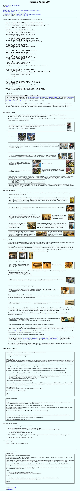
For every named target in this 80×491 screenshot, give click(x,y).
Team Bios (8, 6)
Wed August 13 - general (8, 13)
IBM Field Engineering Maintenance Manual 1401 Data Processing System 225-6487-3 (44, 97)
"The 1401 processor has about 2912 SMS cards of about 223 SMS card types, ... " (41, 338)
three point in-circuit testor (49, 312)
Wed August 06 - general (8, 11)
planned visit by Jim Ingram (21, 13)
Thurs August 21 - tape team (21, 14)
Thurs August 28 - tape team (21, 15)
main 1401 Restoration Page (13, 5)
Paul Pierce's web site (70, 97)
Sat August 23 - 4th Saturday (34, 14)
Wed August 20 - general (8, 14)
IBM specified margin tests (20, 330)
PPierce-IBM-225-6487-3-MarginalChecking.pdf (15, 100)
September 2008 (12, 487)
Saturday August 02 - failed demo (10, 10)
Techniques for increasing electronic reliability (29, 10)
